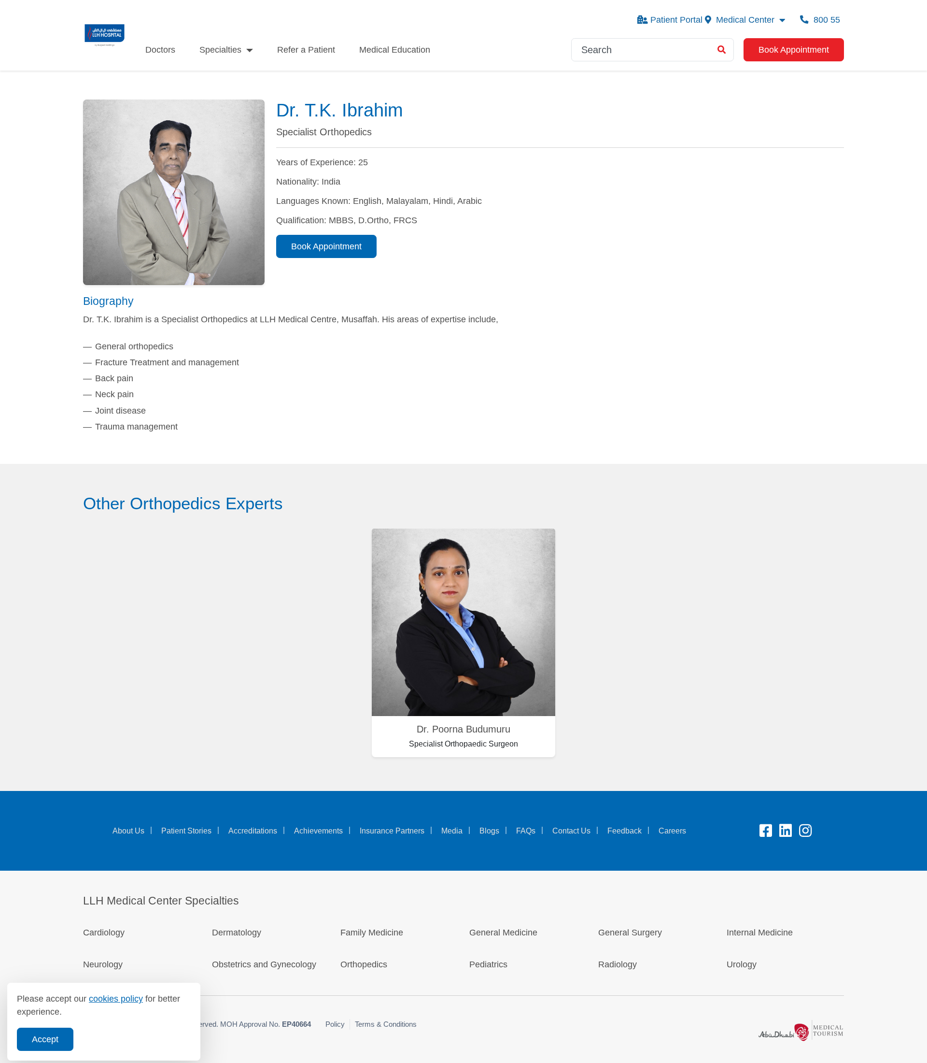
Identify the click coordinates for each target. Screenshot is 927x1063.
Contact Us (571, 830)
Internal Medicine (760, 932)
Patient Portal (676, 20)
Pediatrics (488, 964)
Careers (672, 830)
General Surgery (630, 932)
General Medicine (503, 932)
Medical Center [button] (745, 20)
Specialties (220, 50)
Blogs (489, 830)
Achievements (318, 830)
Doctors (160, 50)
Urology (742, 964)
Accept (45, 1039)
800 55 (825, 20)
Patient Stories (186, 830)
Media (452, 830)
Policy (335, 1024)
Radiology (617, 964)
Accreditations (252, 830)
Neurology (103, 964)
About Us (128, 830)
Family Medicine (371, 932)
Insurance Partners (392, 830)
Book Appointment (793, 50)
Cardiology (104, 932)
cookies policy (116, 999)
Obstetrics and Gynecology (264, 964)
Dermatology (236, 932)
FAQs (525, 830)
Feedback (624, 830)
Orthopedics (363, 964)
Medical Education (394, 50)
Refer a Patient (306, 50)
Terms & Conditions (386, 1024)
